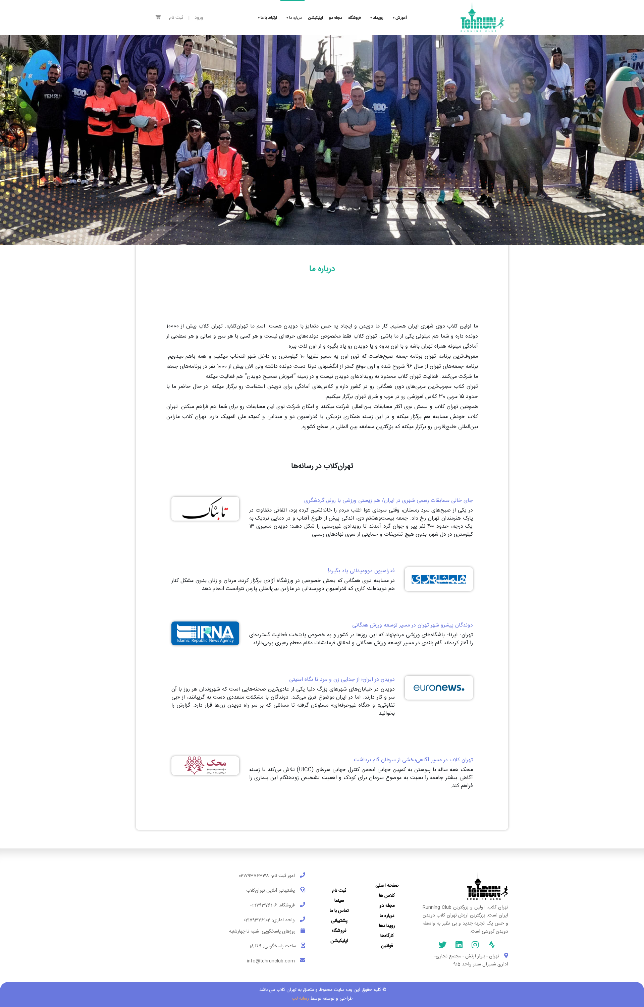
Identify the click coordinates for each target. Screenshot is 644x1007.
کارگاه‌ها (387, 936)
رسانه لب (300, 999)
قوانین (387, 946)
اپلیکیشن (339, 941)
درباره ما (387, 916)
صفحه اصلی (387, 886)
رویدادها (387, 926)
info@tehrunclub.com (271, 961)
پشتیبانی (339, 921)
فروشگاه (339, 931)
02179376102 (257, 920)
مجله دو (387, 906)
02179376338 (254, 876)
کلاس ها (387, 896)
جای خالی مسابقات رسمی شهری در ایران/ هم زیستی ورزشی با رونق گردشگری (388, 500)
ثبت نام (176, 17)
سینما (339, 901)
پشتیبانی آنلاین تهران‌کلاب (270, 891)
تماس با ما (339, 911)
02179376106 (263, 905)
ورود (199, 17)
